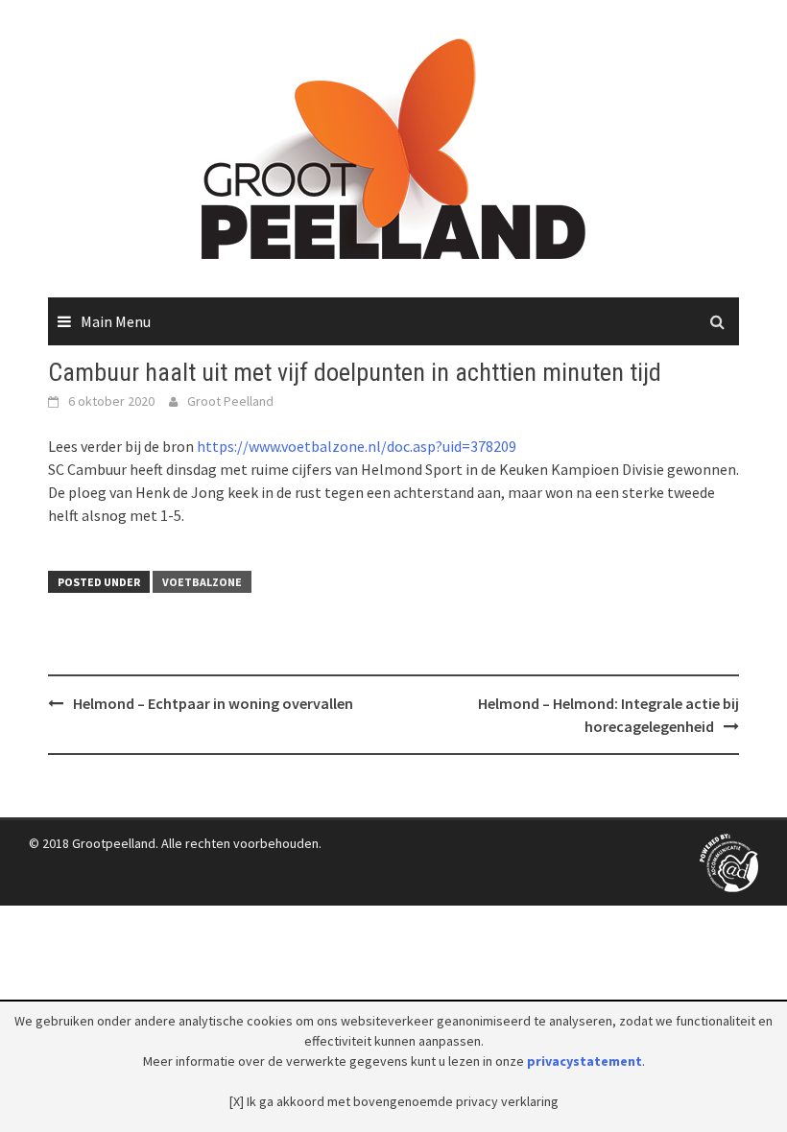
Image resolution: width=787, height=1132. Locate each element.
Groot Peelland (230, 401)
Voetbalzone (202, 582)
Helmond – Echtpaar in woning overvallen (213, 703)
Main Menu (116, 321)
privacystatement (584, 1061)
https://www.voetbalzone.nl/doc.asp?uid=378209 (356, 446)
